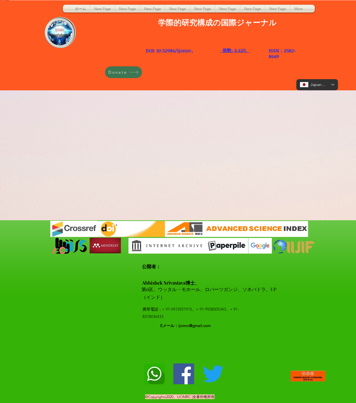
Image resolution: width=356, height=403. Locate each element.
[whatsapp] (154, 373)
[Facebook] (183, 373)
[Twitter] (213, 373)
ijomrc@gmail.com (194, 325)
